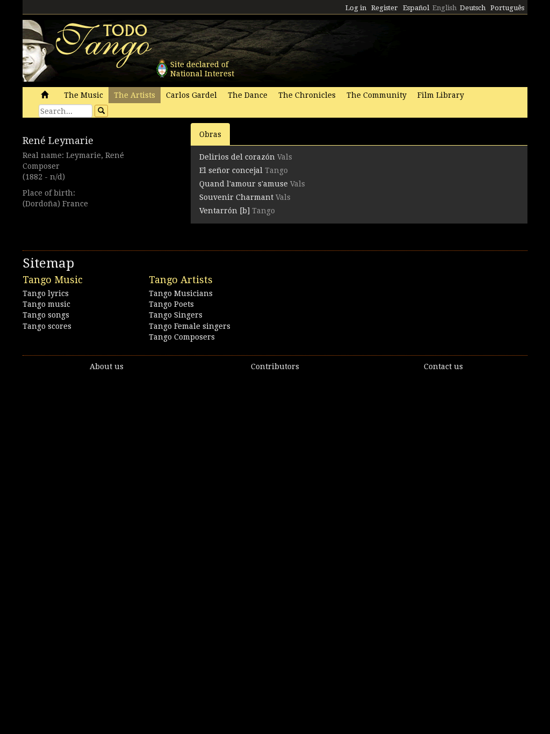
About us (107, 366)
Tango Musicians (181, 293)
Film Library (440, 95)
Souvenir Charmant (236, 197)
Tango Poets (171, 304)
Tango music (46, 304)
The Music (83, 95)
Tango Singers (175, 315)
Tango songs (46, 315)
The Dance (247, 95)
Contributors (275, 366)
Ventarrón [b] (224, 210)
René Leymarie (58, 140)
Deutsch (473, 8)
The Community (376, 95)
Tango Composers (182, 337)
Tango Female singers (189, 326)
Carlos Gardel (191, 95)
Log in (355, 8)
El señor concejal (231, 170)
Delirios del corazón (237, 157)
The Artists (134, 95)
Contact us (443, 366)
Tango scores (47, 326)
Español (416, 8)
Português (507, 8)
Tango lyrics (46, 293)
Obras (210, 134)
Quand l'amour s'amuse (243, 183)
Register (384, 8)
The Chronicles (307, 95)
